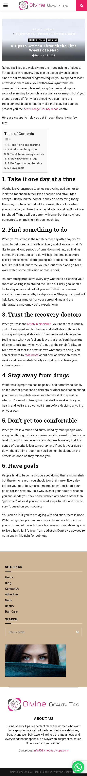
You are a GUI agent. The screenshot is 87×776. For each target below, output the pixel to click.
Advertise (11, 594)
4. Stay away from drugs (22, 158)
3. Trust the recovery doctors (25, 154)
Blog (8, 583)
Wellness (52, 40)
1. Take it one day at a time (23, 144)
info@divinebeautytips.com (51, 750)
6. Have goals (15, 167)
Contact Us (12, 588)
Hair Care (11, 611)
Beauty (9, 606)
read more (31, 355)
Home (9, 577)
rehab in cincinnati (39, 324)
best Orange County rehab (41, 109)
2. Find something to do (22, 149)
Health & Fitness (37, 40)
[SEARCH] (77, 632)
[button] (78, 767)
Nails (8, 600)
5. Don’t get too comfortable (24, 163)
